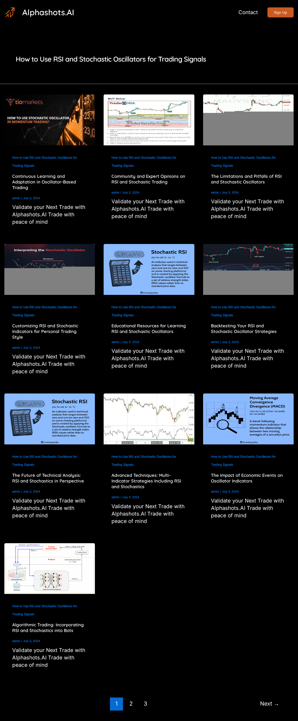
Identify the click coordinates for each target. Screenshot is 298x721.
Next (269, 703)
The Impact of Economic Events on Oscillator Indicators (247, 478)
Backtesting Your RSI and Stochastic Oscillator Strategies (244, 328)
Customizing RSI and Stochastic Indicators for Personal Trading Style (45, 331)
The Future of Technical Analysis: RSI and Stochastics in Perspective (48, 478)
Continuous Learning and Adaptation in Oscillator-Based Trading (44, 181)
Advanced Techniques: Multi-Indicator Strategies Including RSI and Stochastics (146, 480)
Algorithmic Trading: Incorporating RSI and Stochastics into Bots (48, 627)
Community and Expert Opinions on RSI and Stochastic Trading (148, 179)
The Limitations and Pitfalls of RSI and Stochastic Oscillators (246, 179)
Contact (248, 12)
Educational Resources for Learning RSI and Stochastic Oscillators (148, 328)
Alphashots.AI (48, 12)
